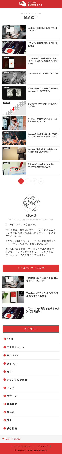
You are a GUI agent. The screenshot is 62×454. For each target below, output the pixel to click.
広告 (9, 420)
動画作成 (12, 404)
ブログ (10, 387)
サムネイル (13, 355)
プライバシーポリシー (23, 446)
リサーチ (12, 396)
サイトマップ (42, 446)
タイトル (12, 363)
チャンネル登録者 (17, 379)
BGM (10, 339)
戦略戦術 (12, 428)
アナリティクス (16, 347)
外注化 (10, 412)
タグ (9, 371)
